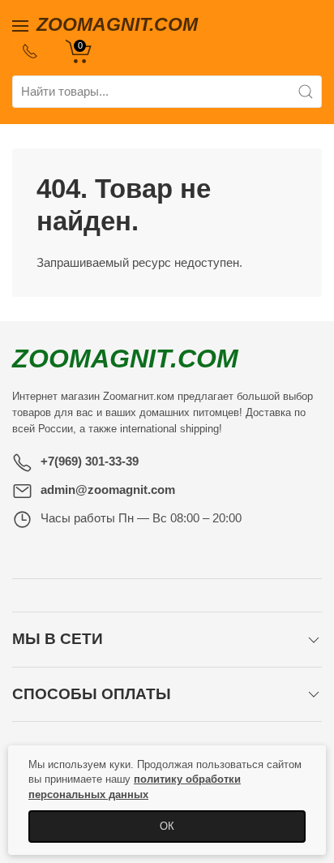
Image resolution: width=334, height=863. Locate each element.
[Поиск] (305, 91)
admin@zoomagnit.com (108, 489)
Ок (167, 826)
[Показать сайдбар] (20, 25)
